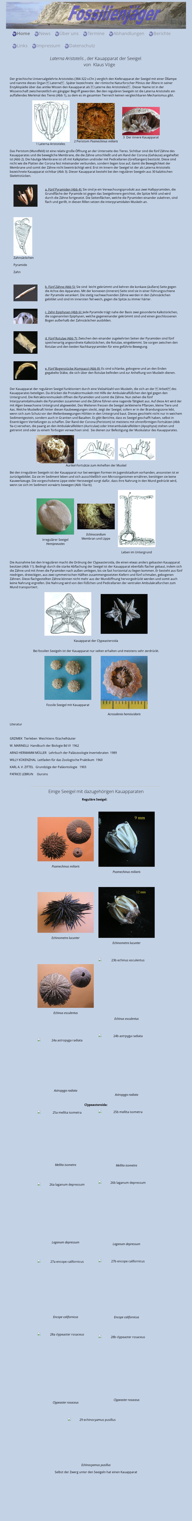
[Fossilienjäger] (96, 15)
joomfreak (96, 1509)
